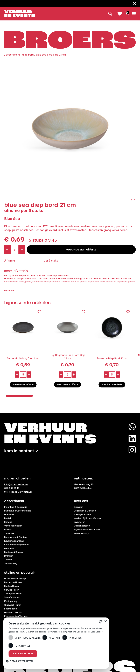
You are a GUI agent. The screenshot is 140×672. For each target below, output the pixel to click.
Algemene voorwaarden (87, 529)
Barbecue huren (13, 582)
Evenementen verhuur (16, 616)
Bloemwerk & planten (15, 537)
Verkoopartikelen (13, 525)
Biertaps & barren (13, 552)
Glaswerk (9, 514)
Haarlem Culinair (13, 612)
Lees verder (96, 631)
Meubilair (9, 548)
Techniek (9, 533)
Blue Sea (12, 218)
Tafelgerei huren (13, 593)
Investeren (79, 522)
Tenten (8, 559)
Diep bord (28, 54)
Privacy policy (81, 533)
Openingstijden (82, 525)
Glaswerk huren (12, 605)
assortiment (13, 54)
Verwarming (10, 563)
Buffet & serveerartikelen (17, 510)
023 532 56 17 (11, 488)
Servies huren (11, 589)
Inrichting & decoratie (15, 507)
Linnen (7, 529)
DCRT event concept (15, 578)
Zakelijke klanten (83, 514)
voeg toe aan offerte (81, 249)
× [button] (105, 621)
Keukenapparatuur (14, 540)
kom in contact (19, 451)
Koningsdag (10, 601)
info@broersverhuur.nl (16, 484)
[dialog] (56, 643)
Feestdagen (10, 608)
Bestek (7, 518)
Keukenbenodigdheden (16, 544)
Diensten (78, 507)
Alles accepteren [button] (22, 653)
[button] (21, 661)
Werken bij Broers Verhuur (88, 518)
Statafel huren (11, 597)
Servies (8, 522)
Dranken (8, 555)
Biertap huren (11, 586)
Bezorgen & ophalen (85, 510)
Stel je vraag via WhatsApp (18, 491)
